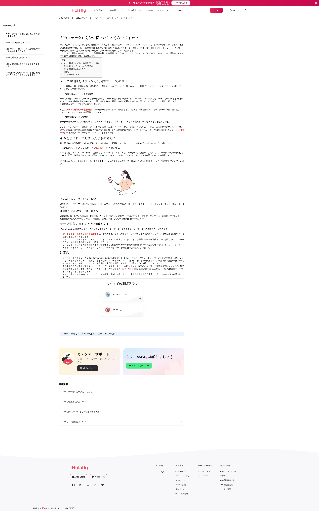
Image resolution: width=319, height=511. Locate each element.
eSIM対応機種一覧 (227, 480)
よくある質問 (131, 10)
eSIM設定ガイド (116, 10)
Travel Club (150, 10)
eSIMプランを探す (137, 366)
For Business (178, 10)
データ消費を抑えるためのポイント (77, 69)
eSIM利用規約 (180, 471)
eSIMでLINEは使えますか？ (17, 43)
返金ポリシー (180, 489)
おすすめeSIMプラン (71, 75)
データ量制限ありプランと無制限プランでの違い (81, 63)
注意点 (66, 72)
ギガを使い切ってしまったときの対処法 (78, 66)
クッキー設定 (180, 485)
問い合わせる (86, 368)
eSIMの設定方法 (226, 485)
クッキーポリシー (182, 480)
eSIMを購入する (181, 3)
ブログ (223, 476)
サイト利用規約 (181, 494)
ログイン (216, 10)
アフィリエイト (164, 10)
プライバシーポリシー (184, 476)
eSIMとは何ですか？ (228, 471)
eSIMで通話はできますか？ (17, 58)
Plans (141, 10)
